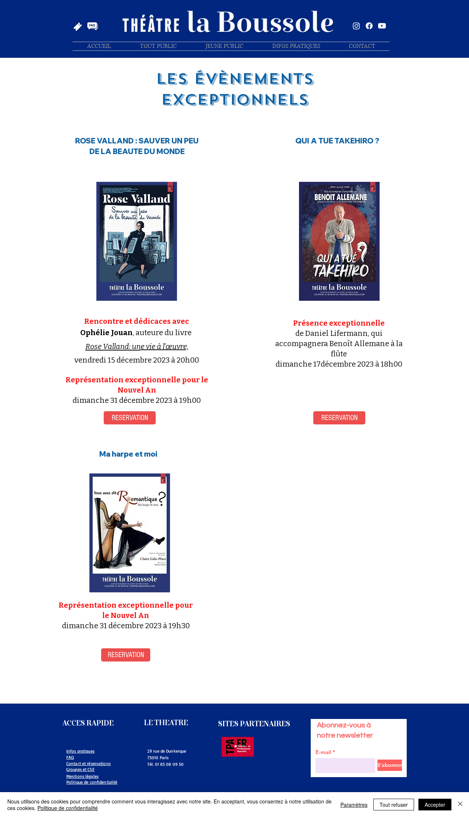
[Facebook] (369, 25)
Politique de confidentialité (67, 808)
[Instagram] (356, 25)
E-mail (323, 752)
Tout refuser (394, 804)
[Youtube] (382, 25)
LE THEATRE (166, 722)
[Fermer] (460, 804)
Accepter (435, 804)
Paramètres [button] (354, 804)
